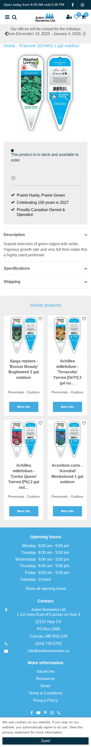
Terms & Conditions (45, 693)
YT (38, 713)
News (45, 686)
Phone (58, 713)
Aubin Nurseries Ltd (48, 610)
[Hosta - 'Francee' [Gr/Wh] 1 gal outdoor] (45, 93)
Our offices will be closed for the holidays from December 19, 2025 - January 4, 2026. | (46, 31)
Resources (45, 679)
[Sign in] (69, 17)
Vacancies (46, 671)
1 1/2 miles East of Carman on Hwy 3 (48, 614)
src (14, 17)
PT (45, 713)
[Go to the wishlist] (76, 17)
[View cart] (83, 17)
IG (82, 4)
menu (7, 17)
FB (72, 4)
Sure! (45, 741)
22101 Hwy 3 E (48, 622)
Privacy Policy (45, 700)
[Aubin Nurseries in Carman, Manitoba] (45, 17)
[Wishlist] (76, 17)
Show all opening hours (45, 589)
